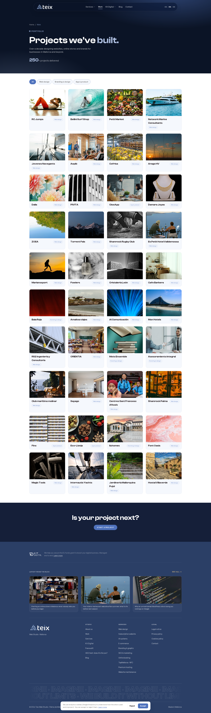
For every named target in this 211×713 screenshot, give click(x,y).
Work (100, 7)
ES (166, 7)
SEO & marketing (125, 653)
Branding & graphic (126, 648)
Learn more (58, 555)
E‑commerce (123, 643)
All (33, 82)
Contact (128, 7)
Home (31, 24)
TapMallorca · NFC (125, 662)
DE (174, 7)
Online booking (124, 658)
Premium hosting (125, 667)
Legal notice (156, 629)
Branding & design (62, 82)
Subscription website (127, 634)
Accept (143, 706)
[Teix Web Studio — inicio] (44, 7)
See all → (177, 572)
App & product (82, 82)
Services (89, 7)
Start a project (105, 527)
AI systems (122, 639)
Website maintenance (127, 672)
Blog (120, 7)
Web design (44, 82)
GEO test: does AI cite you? (96, 653)
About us (89, 629)
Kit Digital (110, 7)
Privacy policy (157, 634)
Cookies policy (157, 639)
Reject (132, 706)
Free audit (89, 648)
